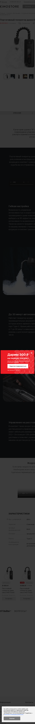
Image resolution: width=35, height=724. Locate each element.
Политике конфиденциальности (13, 714)
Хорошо (12, 718)
